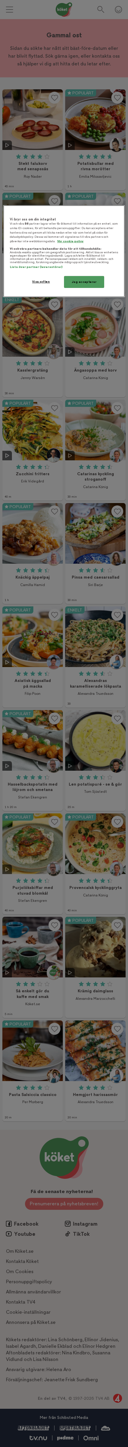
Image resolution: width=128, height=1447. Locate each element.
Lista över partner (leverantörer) (36, 267)
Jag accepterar (84, 281)
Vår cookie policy (70, 241)
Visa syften (41, 281)
